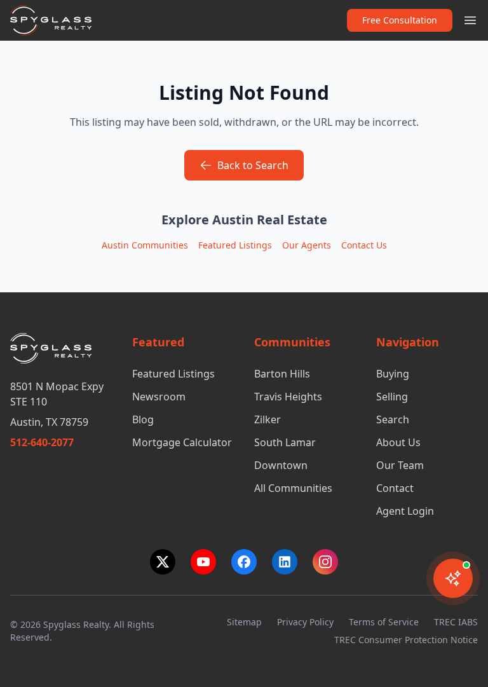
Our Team (400, 465)
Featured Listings (235, 245)
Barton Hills (282, 374)
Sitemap (244, 622)
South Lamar (285, 442)
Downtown (281, 465)
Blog (143, 419)
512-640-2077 (42, 442)
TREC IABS (456, 622)
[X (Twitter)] (162, 562)
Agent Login (405, 511)
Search (392, 419)
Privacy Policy (305, 622)
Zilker (267, 419)
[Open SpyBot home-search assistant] (453, 578)
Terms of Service (384, 622)
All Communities (293, 488)
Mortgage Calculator (182, 442)
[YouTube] (203, 562)
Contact (395, 488)
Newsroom (159, 397)
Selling (392, 397)
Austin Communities (145, 245)
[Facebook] (244, 562)
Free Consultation (399, 20)
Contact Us (364, 245)
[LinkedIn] (284, 562)
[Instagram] (325, 562)
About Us (398, 442)
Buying (392, 374)
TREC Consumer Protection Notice (406, 640)
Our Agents (306, 245)
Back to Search (252, 165)
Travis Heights (288, 397)
